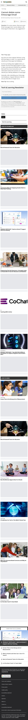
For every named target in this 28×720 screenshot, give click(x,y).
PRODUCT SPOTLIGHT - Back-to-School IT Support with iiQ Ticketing (15, 643)
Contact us (4, 704)
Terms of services (16, 101)
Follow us (17, 21)
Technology (4, 8)
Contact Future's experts (7, 684)
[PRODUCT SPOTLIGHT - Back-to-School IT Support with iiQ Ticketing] (14, 638)
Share (4, 21)
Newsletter (24, 21)
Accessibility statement (7, 692)
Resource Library (10, 5)
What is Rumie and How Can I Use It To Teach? (13, 654)
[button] (1, 2)
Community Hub (22, 5)
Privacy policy (4, 687)
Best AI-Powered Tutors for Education (13, 659)
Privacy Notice (18, 102)
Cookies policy (5, 690)
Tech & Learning (6, 17)
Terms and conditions (6, 681)
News (3, 117)
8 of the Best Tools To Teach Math (12, 663)
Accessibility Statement (7, 707)
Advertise (4, 698)
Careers (3, 695)
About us (3, 701)
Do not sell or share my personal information (11, 710)
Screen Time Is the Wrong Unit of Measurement (12, 648)
